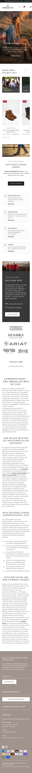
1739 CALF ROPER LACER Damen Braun (11, 131)
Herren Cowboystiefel (9, 475)
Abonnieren (9, 682)
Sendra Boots (16, 56)
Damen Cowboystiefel (19, 473)
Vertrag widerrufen (16, 699)
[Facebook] (3, 747)
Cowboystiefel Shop (14, 707)
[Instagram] (6, 747)
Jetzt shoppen (16, 183)
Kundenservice (11, 692)
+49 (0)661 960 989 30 (9, 732)
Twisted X (24, 469)
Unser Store (12, 314)
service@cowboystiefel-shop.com (12, 738)
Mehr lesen (11, 204)
